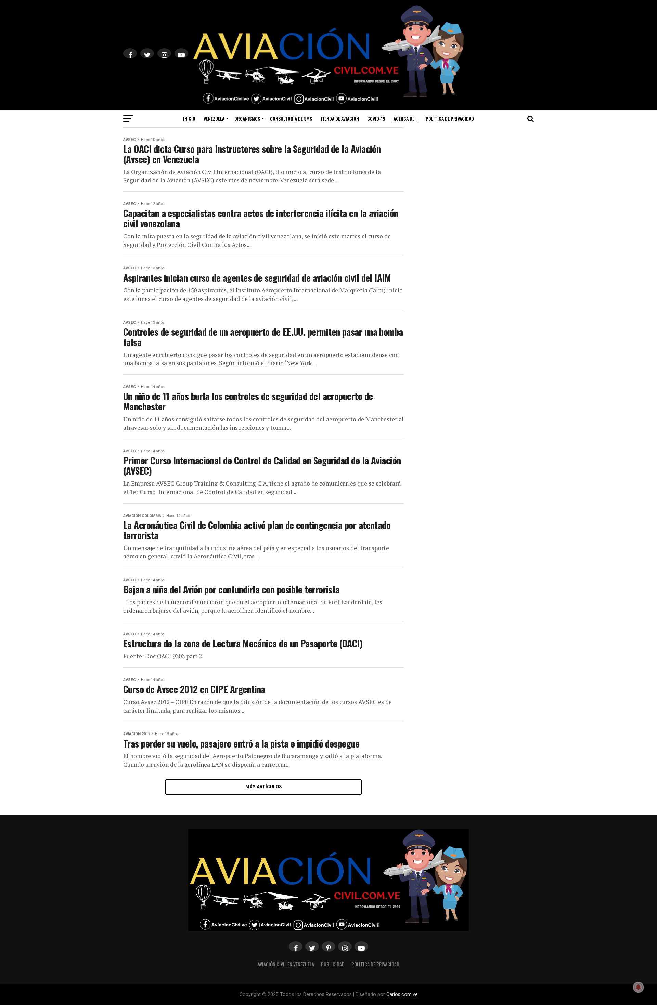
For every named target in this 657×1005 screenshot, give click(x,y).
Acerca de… (405, 118)
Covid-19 (376, 118)
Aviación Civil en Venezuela (286, 964)
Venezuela (214, 118)
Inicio (189, 118)
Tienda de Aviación (339, 118)
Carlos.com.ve (402, 994)
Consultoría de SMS (291, 118)
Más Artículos (263, 786)
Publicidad (333, 964)
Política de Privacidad (450, 118)
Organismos (247, 118)
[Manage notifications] (638, 987)
